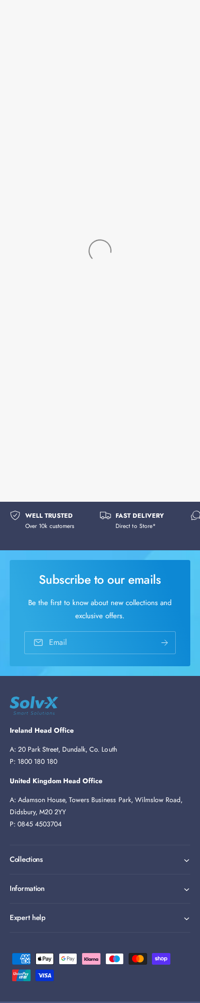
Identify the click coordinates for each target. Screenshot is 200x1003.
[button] (100, 859)
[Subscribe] (164, 642)
